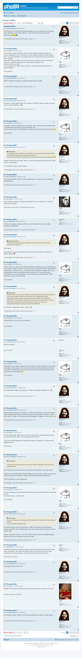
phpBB (40, 643)
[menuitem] (12, 13)
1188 (63, 222)
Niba (60, 61)
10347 (63, 603)
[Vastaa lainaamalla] (54, 27)
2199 (63, 548)
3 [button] (71, 23)
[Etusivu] (11, 6)
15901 (63, 64)
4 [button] (73, 23)
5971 (63, 353)
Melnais (61, 544)
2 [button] (69, 23)
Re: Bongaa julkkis (10, 48)
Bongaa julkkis (9, 20)
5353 (63, 40)
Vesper (60, 600)
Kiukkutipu (61, 219)
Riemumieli (61, 350)
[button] (78, 23)
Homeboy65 (62, 37)
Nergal (60, 208)
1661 (63, 211)
